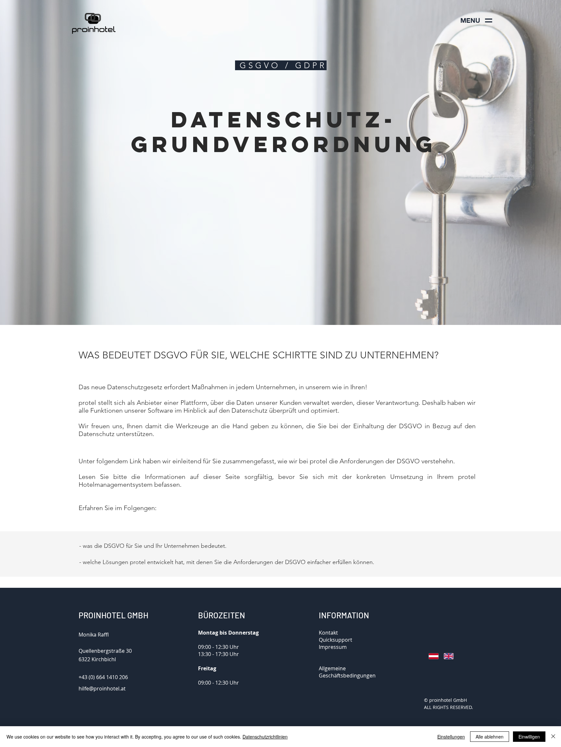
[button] (470, 20)
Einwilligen (529, 736)
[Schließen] (553, 736)
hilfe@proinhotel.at (102, 688)
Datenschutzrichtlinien (265, 736)
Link (135, 461)
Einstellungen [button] (451, 736)
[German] (431, 656)
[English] (446, 656)
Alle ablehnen (490, 736)
